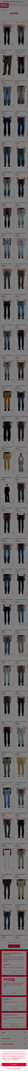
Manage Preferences (17, 1058)
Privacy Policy (7, 1059)
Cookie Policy (16, 1059)
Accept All (14, 1064)
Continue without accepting (14, 1068)
